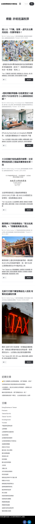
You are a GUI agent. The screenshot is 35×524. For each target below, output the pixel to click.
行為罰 (17, 204)
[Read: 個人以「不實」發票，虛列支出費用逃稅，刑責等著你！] (17, 51)
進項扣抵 (14, 358)
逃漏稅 (25, 75)
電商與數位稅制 (6, 511)
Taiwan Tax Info (6, 416)
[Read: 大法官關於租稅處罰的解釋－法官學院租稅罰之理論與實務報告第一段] (17, 181)
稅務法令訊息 (6, 480)
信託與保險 (5, 435)
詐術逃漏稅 (11, 75)
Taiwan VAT (8, 356)
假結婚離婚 (15, 269)
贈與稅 (20, 271)
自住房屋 (14, 141)
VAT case (18, 356)
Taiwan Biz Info (6, 413)
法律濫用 (22, 269)
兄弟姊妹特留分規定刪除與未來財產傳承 (13, 384)
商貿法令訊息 (6, 447)
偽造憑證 (13, 73)
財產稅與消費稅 (11, 300)
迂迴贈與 (25, 271)
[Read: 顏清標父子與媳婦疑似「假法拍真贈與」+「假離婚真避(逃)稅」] (17, 247)
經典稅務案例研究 (10, 38)
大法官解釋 (15, 201)
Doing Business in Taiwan (9, 407)
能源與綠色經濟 (6, 489)
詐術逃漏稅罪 (19, 75)
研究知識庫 (27, 298)
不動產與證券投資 (21, 230)
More (29, 79)
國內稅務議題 (19, 36)
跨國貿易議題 (6, 505)
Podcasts (4, 410)
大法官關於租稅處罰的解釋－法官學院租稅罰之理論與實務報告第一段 (17, 162)
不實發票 (8, 73)
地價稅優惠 (26, 139)
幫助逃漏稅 (25, 356)
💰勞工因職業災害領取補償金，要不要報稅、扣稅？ (17, 381)
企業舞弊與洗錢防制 (8, 432)
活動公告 (4, 468)
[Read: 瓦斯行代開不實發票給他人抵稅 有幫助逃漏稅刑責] (17, 323)
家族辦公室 (5, 456)
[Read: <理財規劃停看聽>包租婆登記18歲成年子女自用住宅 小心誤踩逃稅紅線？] (17, 119)
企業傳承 (4, 429)
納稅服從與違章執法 (27, 104)
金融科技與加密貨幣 (8, 508)
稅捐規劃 (27, 269)
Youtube (18, 168)
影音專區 (4, 459)
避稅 (17, 273)
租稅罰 (26, 201)
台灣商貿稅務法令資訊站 (9, 441)
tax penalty (8, 201)
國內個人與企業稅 (8, 104)
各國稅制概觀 (6, 444)
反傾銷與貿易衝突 (7, 438)
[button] (20, 4)
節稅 (7, 271)
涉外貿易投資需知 (7, 471)
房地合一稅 (27, 73)
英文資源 (4, 492)
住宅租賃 (8, 139)
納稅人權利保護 (9, 204)
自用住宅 (20, 141)
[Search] (31, 3)
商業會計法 (20, 73)
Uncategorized (20, 102)
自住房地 (9, 141)
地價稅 (20, 139)
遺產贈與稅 (12, 273)
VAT (14, 356)
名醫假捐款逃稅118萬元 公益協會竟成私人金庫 (16, 395)
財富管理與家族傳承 (19, 232)
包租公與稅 (14, 139)
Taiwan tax (8, 269)
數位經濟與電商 (6, 462)
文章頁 (4, 465)
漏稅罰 (21, 201)
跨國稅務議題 (6, 502)
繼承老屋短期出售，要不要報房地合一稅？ (14, 392)
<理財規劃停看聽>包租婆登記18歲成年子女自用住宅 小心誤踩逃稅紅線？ (17, 96)
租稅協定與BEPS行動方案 (9, 477)
